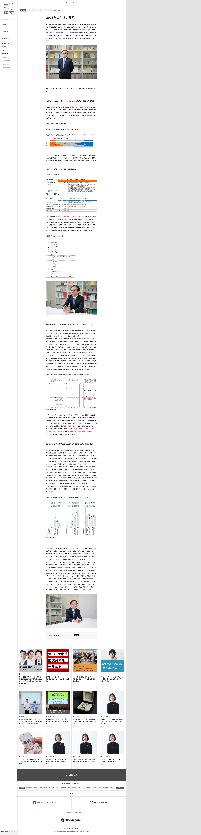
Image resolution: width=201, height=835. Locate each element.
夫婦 (79, 787)
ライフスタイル (48, 10)
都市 (83, 787)
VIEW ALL (120, 787)
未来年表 (4, 46)
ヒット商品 (39, 10)
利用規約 (75, 812)
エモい (94, 787)
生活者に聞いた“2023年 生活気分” (80, 107)
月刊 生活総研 (5, 38)
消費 (55, 10)
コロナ (28, 10)
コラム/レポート (71, 3)
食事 (69, 787)
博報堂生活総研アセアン (7, 67)
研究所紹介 (5, 53)
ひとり (99, 787)
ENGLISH (13, 831)
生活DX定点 (29, 787)
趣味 (111, 787)
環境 (53, 787)
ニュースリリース (6, 50)
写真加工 (36, 787)
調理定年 (89, 787)
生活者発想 (105, 787)
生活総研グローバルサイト (7, 57)
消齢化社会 (63, 787)
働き (58, 787)
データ (33, 10)
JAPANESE (5, 831)
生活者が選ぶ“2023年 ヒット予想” (73, 216)
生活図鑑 (74, 787)
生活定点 (88, 330)
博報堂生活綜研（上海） (6, 64)
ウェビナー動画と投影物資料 (77, 431)
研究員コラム (5, 43)
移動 (41, 787)
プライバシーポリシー (66, 812)
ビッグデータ (47, 787)
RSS (80, 812)
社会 (59, 10)
